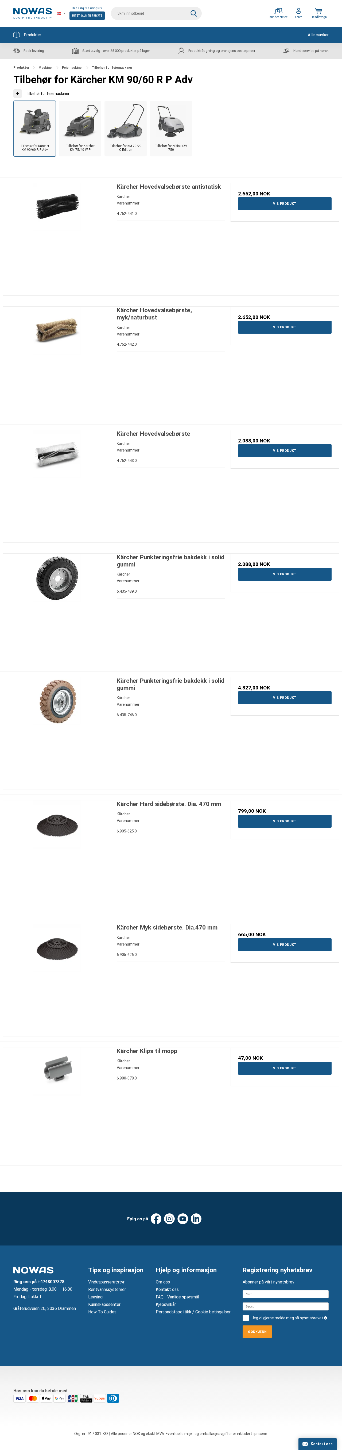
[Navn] (286, 1294)
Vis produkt (285, 204)
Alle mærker (318, 34)
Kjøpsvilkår (166, 1304)
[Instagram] (169, 1218)
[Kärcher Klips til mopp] (57, 1101)
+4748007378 (51, 1281)
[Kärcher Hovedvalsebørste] (57, 484)
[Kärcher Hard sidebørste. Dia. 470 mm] (57, 854)
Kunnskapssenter (104, 1304)
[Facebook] (156, 1218)
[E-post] (286, 1306)
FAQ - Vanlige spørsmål (177, 1296)
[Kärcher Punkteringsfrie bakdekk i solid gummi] (57, 608)
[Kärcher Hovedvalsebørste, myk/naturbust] (57, 361)
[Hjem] (32, 13)
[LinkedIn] (196, 1218)
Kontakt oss (167, 1289)
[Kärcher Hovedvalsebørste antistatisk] (57, 237)
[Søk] (194, 13)
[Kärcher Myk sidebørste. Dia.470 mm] (57, 978)
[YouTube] (182, 1218)
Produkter (32, 34)
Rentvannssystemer (107, 1289)
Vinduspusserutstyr (106, 1282)
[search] (156, 13)
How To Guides (102, 1311)
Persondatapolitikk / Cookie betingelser (193, 1311)
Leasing (95, 1296)
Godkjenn (257, 1332)
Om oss (163, 1282)
